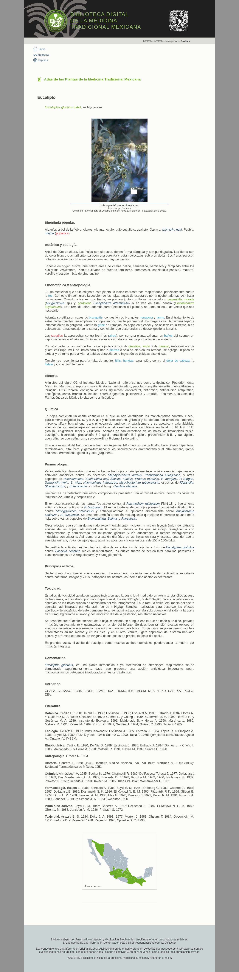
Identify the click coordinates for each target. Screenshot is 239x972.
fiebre (49, 364)
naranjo (164, 346)
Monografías (171, 41)
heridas (128, 360)
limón (146, 346)
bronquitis (96, 317)
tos (50, 295)
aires (112, 335)
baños (168, 335)
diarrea (114, 350)
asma (160, 317)
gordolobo (84, 303)
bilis (118, 360)
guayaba (134, 346)
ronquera (146, 317)
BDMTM (147, 41)
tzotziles (57, 335)
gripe (101, 325)
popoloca (62, 233)
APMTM (158, 41)
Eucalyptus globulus (59, 107)
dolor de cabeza (178, 360)
